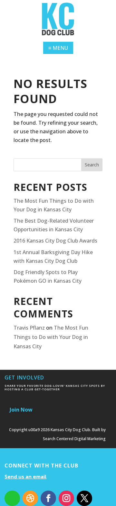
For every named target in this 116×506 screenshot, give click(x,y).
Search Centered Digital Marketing (74, 438)
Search (92, 165)
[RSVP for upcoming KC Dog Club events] (12, 498)
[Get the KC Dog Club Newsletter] (30, 498)
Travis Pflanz (29, 327)
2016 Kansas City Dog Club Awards (55, 240)
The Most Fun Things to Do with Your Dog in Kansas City (51, 337)
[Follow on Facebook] (48, 498)
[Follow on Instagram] (66, 498)
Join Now (21, 409)
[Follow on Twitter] (84, 498)
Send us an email (25, 476)
